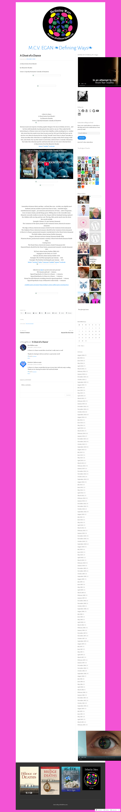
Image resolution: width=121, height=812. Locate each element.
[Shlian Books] (95, 238)
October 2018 (81, 606)
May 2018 (80, 619)
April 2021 (80, 525)
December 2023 (82, 439)
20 (99, 334)
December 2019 (82, 568)
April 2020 (80, 557)
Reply (29, 358)
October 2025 (81, 379)
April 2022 (80, 493)
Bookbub (46, 146)
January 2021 (81, 533)
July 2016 (80, 679)
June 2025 (80, 390)
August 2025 (81, 385)
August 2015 (81, 708)
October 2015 (81, 703)
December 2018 (82, 600)
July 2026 (80, 358)
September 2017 (82, 641)
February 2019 (81, 595)
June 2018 (80, 617)
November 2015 (82, 700)
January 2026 (81, 374)
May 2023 (80, 457)
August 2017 (81, 644)
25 (92, 337)
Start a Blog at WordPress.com (60, 804)
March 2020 (81, 560)
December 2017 (82, 633)
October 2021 (81, 509)
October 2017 (81, 638)
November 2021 (82, 506)
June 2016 (80, 681)
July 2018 (80, 614)
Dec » (82, 346)
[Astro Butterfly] (83, 285)
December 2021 (82, 503)
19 (95, 334)
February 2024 (81, 433)
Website (30, 262)
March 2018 (81, 625)
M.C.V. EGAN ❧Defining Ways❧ (60, 47)
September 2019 (82, 576)
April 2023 (80, 460)
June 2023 (80, 455)
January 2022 (81, 501)
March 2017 (81, 657)
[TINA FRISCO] (95, 274)
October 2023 (81, 444)
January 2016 (81, 695)
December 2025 (82, 377)
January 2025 (81, 403)
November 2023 (82, 441)
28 (79, 341)
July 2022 (80, 484)
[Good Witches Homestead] (83, 235)
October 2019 (81, 573)
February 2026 (81, 371)
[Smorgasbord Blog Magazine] (95, 298)
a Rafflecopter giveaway (32, 285)
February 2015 (81, 724)
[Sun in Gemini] (83, 260)
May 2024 (80, 425)
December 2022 (82, 471)
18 (92, 334)
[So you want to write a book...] (95, 263)
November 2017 (82, 635)
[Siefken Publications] (83, 298)
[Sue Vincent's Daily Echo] (83, 273)
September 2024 (82, 414)
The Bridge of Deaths (84, 148)
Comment (68, 395)
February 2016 (81, 692)
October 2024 (81, 412)
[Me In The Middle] (95, 251)
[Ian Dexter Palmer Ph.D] (95, 213)
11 (92, 331)
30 (85, 341)
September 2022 (82, 479)
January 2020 (81, 565)
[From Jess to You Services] (83, 310)
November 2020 (82, 538)
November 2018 (82, 603)
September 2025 (82, 382)
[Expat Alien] (95, 226)
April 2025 (80, 395)
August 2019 (81, 579)
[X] (79, 110)
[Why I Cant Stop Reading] (83, 223)
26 (95, 337)
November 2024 (82, 409)
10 (89, 331)
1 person (34, 356)
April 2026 (80, 366)
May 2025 (80, 393)
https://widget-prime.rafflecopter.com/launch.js (54, 285)
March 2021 (81, 528)
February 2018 (81, 627)
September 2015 (82, 706)
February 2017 (81, 660)
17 (89, 334)
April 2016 (80, 687)
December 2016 (82, 665)
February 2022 (81, 498)
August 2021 (81, 514)
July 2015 (80, 711)
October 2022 (81, 476)
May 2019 (80, 587)
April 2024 (80, 428)
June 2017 (80, 649)
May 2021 (80, 522)
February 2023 (81, 466)
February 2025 (81, 401)
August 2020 (81, 546)
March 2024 (81, 430)
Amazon (41, 146)
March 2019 (81, 592)
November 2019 (82, 571)
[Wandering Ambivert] (83, 210)
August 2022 (81, 482)
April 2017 (80, 654)
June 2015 (80, 714)
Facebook (35, 262)
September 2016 (82, 673)
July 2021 (80, 517)
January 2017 (81, 662)
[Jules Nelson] (95, 285)
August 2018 (81, 611)
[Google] (94, 110)
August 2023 (81, 449)
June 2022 (80, 487)
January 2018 (81, 630)
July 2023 (80, 452)
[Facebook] (83, 110)
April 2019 (80, 590)
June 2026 (80, 360)
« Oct (79, 346)
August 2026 (81, 355)
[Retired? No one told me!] (95, 201)
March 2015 (81, 722)
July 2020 (80, 549)
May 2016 (80, 684)
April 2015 (80, 719)
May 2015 (80, 716)
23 (85, 337)
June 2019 (80, 584)
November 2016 (82, 668)
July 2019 (80, 582)
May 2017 (80, 652)
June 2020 (80, 552)
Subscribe (81, 137)
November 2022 (82, 474)
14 (79, 334)
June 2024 (80, 422)
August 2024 (81, 417)
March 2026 (81, 368)
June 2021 (80, 519)
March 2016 (81, 689)
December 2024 (82, 406)
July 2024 (80, 420)
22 (82, 337)
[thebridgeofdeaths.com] (83, 200)
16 (85, 334)
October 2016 (81, 671)
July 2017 (80, 646)
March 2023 (81, 463)
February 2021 (81, 530)
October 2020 (81, 541)
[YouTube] (97, 110)
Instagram (46, 262)
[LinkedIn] (79, 114)
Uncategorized (30, 323)
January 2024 (81, 436)
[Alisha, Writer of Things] (83, 248)
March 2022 (81, 495)
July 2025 (80, 387)
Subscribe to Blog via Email (85, 122)
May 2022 (80, 490)
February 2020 (81, 563)
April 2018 (80, 622)
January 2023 (81, 468)
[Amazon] (86, 110)
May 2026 (80, 363)
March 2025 (81, 398)
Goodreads (52, 146)
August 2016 (81, 676)
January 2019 (81, 598)
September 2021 (82, 511)
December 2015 (82, 697)
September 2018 (82, 608)
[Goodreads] (90, 110)
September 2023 (82, 447)
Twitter (40, 262)
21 (79, 337)
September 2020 (82, 544)
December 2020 (82, 536)
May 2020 (80, 555)
